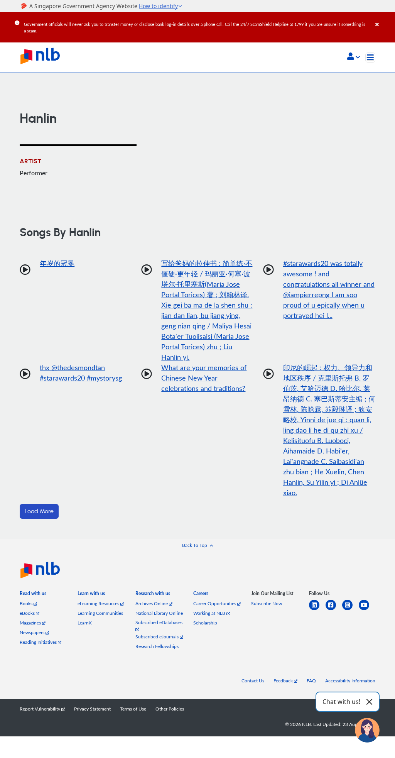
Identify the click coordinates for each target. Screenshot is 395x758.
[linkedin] (317, 609)
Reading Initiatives (39, 642)
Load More (39, 511)
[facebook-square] (334, 609)
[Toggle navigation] (370, 57)
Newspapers (33, 632)
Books (27, 603)
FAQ (311, 681)
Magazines (31, 623)
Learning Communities (100, 613)
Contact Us (252, 681)
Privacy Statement (92, 709)
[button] (353, 57)
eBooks (28, 613)
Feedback (283, 681)
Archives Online (152, 603)
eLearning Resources (99, 603)
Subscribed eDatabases (158, 622)
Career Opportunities (215, 603)
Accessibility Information (350, 681)
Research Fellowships (157, 646)
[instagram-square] (350, 609)
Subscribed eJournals (157, 637)
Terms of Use (133, 709)
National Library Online (159, 613)
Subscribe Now (266, 603)
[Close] (384, 19)
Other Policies (169, 709)
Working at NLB (209, 613)
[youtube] (367, 609)
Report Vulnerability (40, 709)
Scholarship (205, 623)
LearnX (85, 623)
